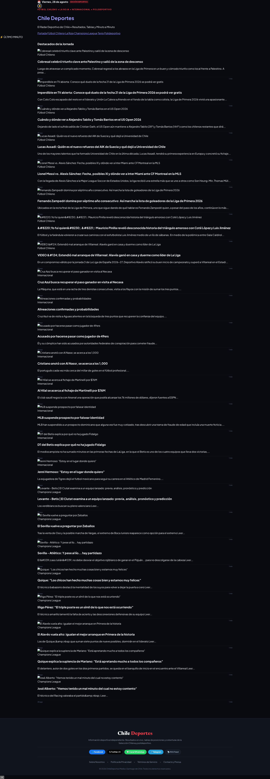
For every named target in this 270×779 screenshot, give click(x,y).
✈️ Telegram (155, 752)
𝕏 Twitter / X (114, 752)
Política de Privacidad (121, 762)
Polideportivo (112, 33)
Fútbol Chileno (56, 33)
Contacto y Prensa (172, 762)
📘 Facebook (97, 752)
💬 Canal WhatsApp (135, 752)
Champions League (85, 33)
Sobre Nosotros (97, 762)
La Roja (69, 33)
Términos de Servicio (147, 762)
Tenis (101, 33)
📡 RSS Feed (173, 752)
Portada (42, 33)
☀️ (39, 6)
